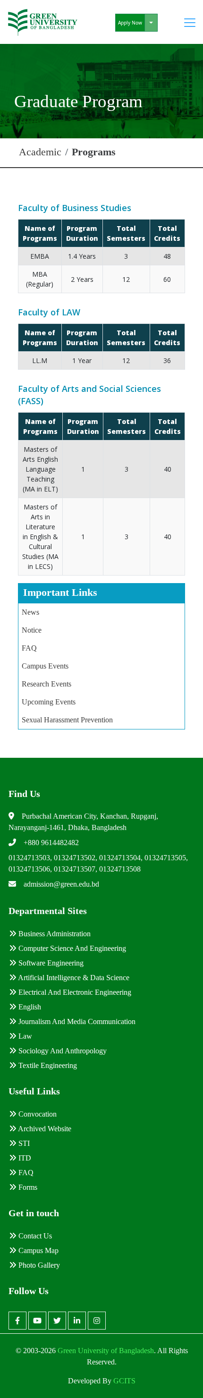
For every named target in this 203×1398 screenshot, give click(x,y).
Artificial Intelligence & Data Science (73, 978)
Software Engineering (50, 963)
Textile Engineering (47, 1065)
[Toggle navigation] (190, 22)
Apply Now (130, 22)
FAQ (29, 648)
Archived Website (44, 1129)
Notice (32, 630)
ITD (24, 1158)
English (29, 1007)
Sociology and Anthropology (62, 1051)
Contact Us (34, 1236)
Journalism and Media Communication (76, 1021)
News (30, 612)
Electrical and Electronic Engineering (74, 992)
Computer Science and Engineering (71, 948)
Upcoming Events (49, 702)
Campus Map (38, 1250)
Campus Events (45, 666)
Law (24, 1036)
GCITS (124, 1381)
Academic (40, 152)
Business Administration (54, 934)
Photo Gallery (38, 1265)
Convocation (37, 1114)
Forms (27, 1187)
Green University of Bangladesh (105, 1351)
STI (23, 1143)
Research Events (46, 684)
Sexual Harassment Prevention (67, 720)
